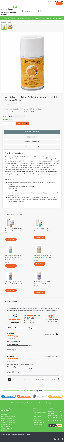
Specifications (32, 137)
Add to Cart (21, 123)
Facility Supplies (48, 403)
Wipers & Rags (27, 403)
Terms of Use (37, 416)
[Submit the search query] (39, 10)
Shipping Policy (37, 424)
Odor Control (37, 403)
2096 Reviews (17, 322)
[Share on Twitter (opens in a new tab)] (16, 349)
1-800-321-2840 (57, 1)
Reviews (35, 411)
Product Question (32, 146)
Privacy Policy (37, 420)
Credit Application (38, 422)
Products (3, 22)
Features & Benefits (32, 132)
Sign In (59, 3)
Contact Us (36, 418)
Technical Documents (32, 142)
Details (9, 22)
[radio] (33, 315)
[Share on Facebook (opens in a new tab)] (13, 350)
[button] (5, 18)
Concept (28, 434)
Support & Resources (39, 413)
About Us (35, 415)
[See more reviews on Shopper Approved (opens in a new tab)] (19, 350)
